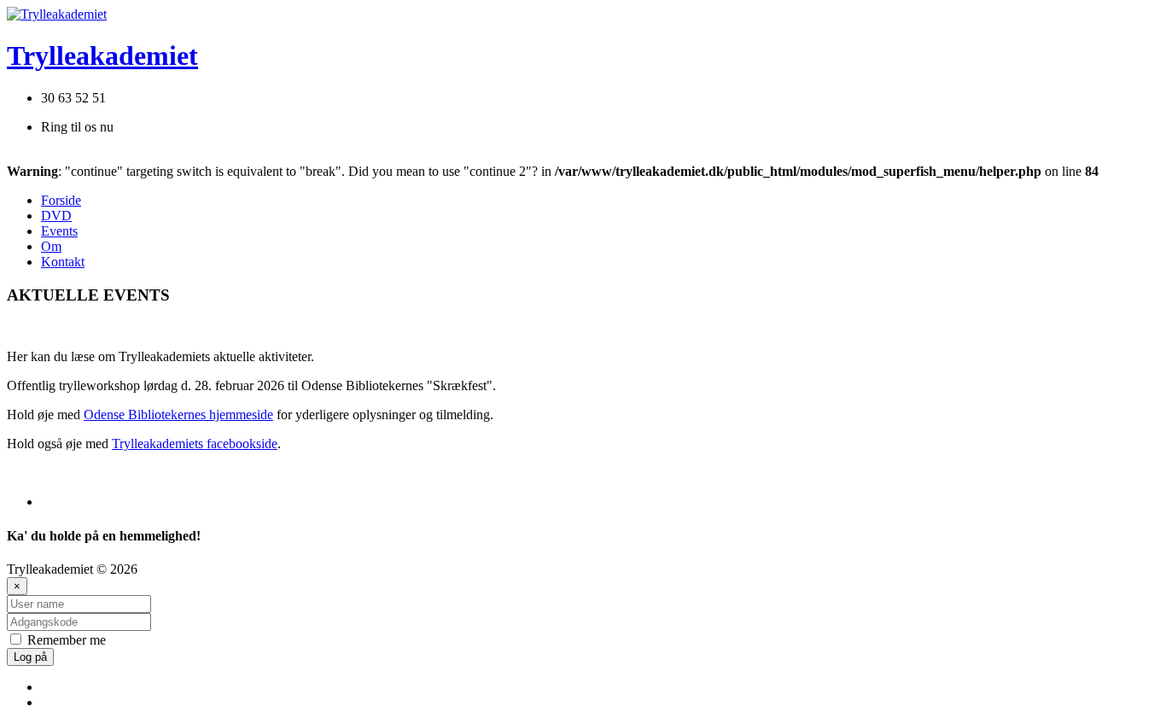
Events (59, 231)
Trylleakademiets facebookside (194, 443)
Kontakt (63, 261)
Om (51, 246)
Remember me (65, 640)
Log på (30, 657)
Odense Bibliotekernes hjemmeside (178, 414)
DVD (56, 215)
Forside (61, 200)
